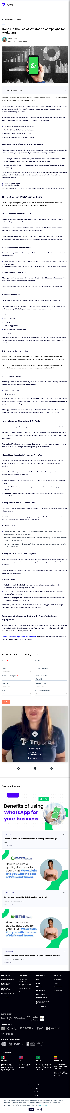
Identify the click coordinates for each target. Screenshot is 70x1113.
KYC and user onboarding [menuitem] (23, 980)
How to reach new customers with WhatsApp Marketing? (30, 839)
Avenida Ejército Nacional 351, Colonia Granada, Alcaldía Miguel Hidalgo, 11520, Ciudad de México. (7, 1067)
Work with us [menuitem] (58, 990)
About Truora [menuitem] (58, 980)
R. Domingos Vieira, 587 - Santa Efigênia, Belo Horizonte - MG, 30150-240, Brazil (43, 1066)
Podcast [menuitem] (56, 983)
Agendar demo (33, 758)
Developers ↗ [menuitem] (40, 990)
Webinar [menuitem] (39, 987)
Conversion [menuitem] (22, 992)
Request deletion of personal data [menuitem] (42, 1002)
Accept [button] (31, 1109)
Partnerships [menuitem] (58, 987)
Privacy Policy (43, 1105)
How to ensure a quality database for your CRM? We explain (32, 955)
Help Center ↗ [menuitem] (40, 994)
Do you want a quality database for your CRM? (25, 897)
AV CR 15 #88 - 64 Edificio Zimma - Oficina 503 (61, 1066)
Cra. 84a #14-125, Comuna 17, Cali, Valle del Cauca (61, 1073)
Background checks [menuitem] (7, 980)
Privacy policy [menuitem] (35, 1088)
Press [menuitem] (38, 983)
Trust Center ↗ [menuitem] (41, 1006)
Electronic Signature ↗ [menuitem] (8, 993)
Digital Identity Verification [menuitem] (5, 984)
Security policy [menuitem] (35, 1092)
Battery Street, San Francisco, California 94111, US (25, 1065)
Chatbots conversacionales (34, 753)
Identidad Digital (34, 749)
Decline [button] (39, 1109)
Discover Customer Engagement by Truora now (19, 637)
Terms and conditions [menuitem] (35, 1085)
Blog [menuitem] (37, 980)
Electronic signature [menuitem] (25, 988)
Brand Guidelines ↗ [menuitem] (42, 998)
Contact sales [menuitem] (5, 997)
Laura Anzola (12, 38)
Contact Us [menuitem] (35, 1095)
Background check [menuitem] (25, 985)
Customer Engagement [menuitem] (5, 989)
